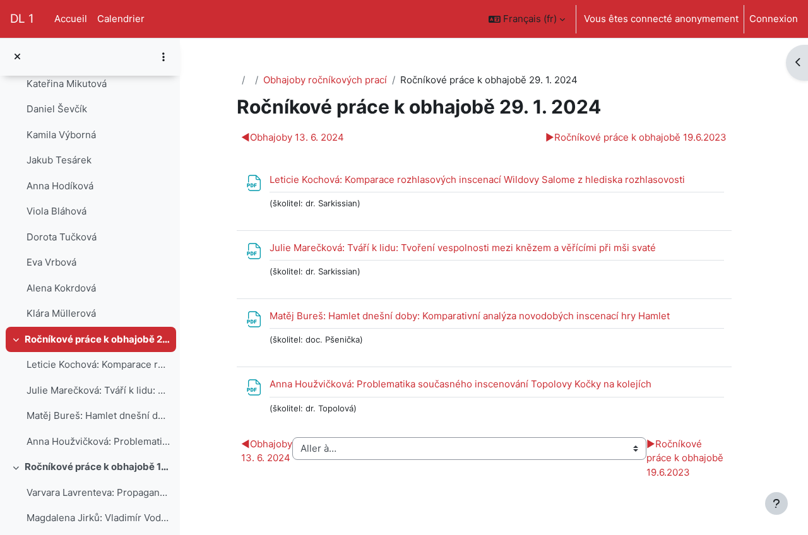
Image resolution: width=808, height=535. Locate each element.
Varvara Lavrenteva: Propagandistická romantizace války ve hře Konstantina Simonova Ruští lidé (98, 492)
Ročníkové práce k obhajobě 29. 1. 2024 (97, 339)
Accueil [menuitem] (70, 19)
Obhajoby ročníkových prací (325, 80)
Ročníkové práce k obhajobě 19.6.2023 (97, 467)
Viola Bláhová (56, 211)
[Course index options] (163, 56)
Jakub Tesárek (59, 160)
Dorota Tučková (62, 237)
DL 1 (22, 18)
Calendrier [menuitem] (121, 19)
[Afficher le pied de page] (776, 503)
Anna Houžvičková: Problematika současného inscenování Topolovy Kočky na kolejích (98, 441)
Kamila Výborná (61, 135)
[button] (526, 19)
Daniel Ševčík (57, 109)
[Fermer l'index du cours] (17, 57)
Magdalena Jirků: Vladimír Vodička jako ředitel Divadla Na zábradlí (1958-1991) (98, 518)
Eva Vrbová (51, 262)
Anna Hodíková (60, 186)
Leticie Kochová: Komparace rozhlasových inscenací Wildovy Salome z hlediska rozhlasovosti (98, 364)
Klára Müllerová (61, 313)
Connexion (773, 19)
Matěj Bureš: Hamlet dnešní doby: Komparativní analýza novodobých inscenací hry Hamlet (98, 415)
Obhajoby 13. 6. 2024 (292, 137)
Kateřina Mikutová (67, 84)
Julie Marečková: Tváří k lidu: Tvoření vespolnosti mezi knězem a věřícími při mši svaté (98, 390)
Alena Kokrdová (61, 288)
